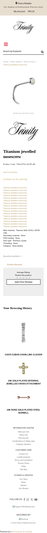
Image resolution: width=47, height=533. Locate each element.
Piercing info (23, 438)
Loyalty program (23, 457)
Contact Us (23, 454)
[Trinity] (23, 28)
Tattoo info (23, 435)
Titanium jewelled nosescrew (15, 188)
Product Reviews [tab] (14, 265)
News (23, 482)
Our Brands (23, 488)
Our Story (24, 479)
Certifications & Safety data (23, 441)
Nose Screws (29, 62)
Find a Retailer (24, 3)
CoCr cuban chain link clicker (23, 355)
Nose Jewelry (16, 62)
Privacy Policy (23, 463)
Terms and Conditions (23, 460)
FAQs (23, 466)
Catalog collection (23, 444)
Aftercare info (23, 432)
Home (5, 62)
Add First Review (10, 172)
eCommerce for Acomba (22, 532)
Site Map (23, 469)
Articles (23, 485)
